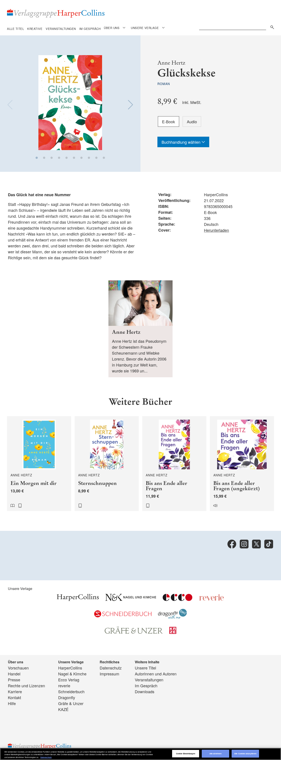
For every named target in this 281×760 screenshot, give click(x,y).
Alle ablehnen (215, 754)
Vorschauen (18, 668)
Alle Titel (15, 28)
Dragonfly (66, 697)
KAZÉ (63, 709)
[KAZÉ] (172, 632)
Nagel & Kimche (72, 674)
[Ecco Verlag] (177, 599)
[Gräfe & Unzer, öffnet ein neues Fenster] (134, 632)
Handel (14, 674)
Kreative (34, 28)
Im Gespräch (90, 28)
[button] (37, 158)
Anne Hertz (171, 62)
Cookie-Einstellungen (185, 754)
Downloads (144, 691)
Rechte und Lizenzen (26, 685)
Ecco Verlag (68, 679)
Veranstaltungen (61, 28)
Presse (14, 679)
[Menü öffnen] (124, 27)
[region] (140, 754)
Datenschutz (111, 668)
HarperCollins (70, 668)
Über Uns (111, 27)
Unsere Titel (145, 668)
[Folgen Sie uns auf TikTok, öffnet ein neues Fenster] (268, 544)
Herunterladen (216, 230)
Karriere (15, 691)
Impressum (109, 674)
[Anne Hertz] (140, 328)
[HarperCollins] (78, 599)
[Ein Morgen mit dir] (39, 463)
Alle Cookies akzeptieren (245, 754)
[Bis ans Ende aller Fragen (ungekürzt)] (242, 463)
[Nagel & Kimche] (130, 599)
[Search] (271, 26)
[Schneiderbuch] (122, 616)
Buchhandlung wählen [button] (182, 142)
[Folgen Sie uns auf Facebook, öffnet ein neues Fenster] (231, 544)
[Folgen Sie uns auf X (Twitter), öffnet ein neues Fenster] (256, 544)
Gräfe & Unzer (70, 703)
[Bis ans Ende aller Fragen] (174, 463)
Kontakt (14, 697)
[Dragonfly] (172, 617)
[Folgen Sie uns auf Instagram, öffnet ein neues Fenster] (244, 544)
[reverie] (211, 599)
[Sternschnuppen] (107, 463)
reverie (64, 685)
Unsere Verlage (145, 27)
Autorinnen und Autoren (156, 674)
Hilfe (12, 703)
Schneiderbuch (71, 691)
